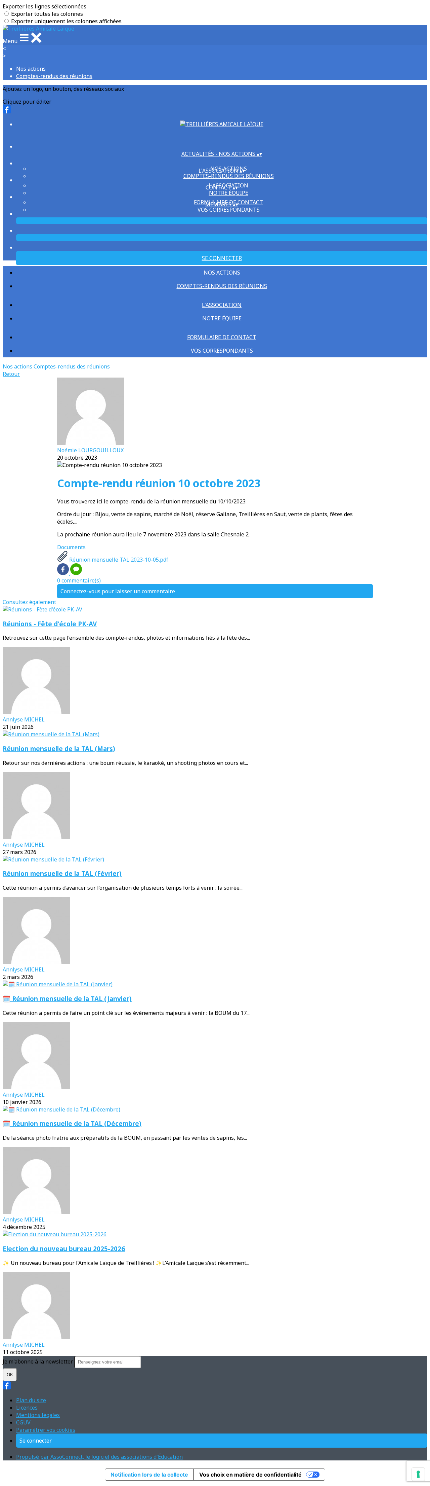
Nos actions (31, 68)
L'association (222, 305)
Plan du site (31, 1400)
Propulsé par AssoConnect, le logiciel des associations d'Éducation (99, 1456)
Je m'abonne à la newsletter (38, 1361)
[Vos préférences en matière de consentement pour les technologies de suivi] (418, 1474)
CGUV (23, 1422)
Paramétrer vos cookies (45, 1430)
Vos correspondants (229, 209)
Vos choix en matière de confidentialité (250, 1474)
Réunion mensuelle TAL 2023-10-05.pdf (118, 559)
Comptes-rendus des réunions (54, 76)
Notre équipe (228, 193)
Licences (27, 1407)
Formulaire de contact (221, 337)
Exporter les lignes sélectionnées (44, 6)
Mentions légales (38, 1415)
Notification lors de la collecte (149, 1474)
